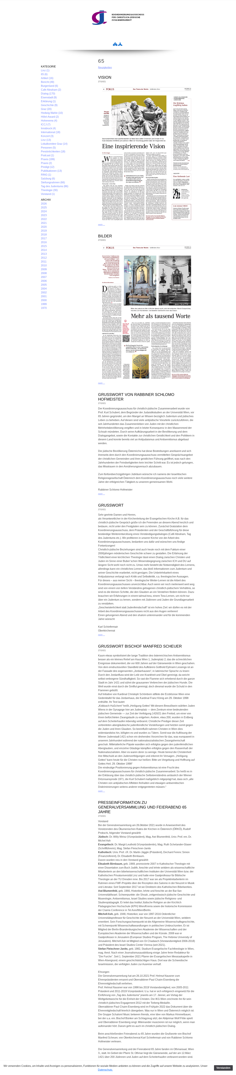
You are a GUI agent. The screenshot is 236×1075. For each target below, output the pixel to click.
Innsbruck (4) (48, 128)
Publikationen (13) (51, 170)
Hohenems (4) (49, 120)
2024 (44, 211)
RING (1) (46, 174)
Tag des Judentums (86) (54, 186)
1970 (44, 308)
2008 (44, 273)
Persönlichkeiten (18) (53, 151)
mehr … (101, 225)
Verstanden (223, 1067)
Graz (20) (46, 109)
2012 (44, 257)
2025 (44, 207)
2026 (44, 203)
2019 (44, 230)
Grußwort (111, 505)
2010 (44, 265)
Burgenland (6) (49, 85)
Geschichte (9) (49, 105)
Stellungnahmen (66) (53, 182)
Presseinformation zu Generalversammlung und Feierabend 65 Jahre (142, 807)
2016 (44, 242)
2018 (44, 234)
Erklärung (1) (48, 101)
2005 (44, 284)
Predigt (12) (47, 167)
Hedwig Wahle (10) (52, 113)
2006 (44, 281)
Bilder (105, 236)
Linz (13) (46, 140)
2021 (44, 223)
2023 (44, 215)
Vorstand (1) (48, 194)
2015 (44, 246)
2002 (44, 292)
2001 (44, 296)
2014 (44, 250)
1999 (44, 304)
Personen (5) (48, 147)
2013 (44, 253)
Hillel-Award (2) (50, 116)
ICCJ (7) (45, 124)
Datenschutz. (105, 1069)
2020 (44, 226)
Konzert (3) (47, 136)
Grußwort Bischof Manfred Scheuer (140, 646)
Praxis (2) (46, 163)
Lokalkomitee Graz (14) (54, 143)
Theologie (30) (49, 190)
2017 (44, 238)
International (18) (50, 132)
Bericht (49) (47, 82)
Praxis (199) (48, 159)
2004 (44, 288)
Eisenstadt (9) (49, 97)
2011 (44, 261)
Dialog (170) (48, 93)
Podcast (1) (47, 155)
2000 (44, 300)
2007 (44, 277)
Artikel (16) (47, 78)
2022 (44, 219)
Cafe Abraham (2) (51, 89)
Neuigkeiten (105, 67)
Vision (104, 77)
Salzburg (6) (48, 178)
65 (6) (44, 74)
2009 (44, 269)
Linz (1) (45, 70)
